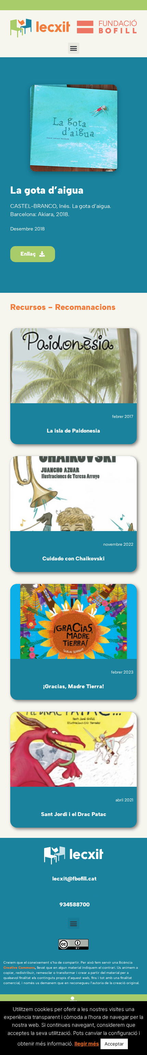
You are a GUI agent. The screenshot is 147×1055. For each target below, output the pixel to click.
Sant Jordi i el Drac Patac (73, 814)
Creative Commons (19, 967)
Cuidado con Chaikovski (73, 558)
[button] (73, 48)
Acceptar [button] (114, 1043)
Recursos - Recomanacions (63, 307)
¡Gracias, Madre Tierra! (73, 686)
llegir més (87, 1043)
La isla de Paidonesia (73, 430)
